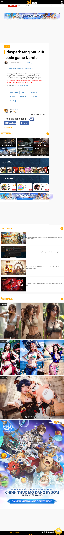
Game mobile (38, 139)
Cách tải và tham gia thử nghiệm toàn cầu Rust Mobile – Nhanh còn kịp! (41, 145)
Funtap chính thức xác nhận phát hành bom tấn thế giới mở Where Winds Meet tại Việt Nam (9, 145)
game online (23, 96)
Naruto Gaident (14, 92)
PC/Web (4, 139)
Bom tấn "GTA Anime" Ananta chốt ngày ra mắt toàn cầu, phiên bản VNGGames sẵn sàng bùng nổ (9, 155)
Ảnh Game (7, 299)
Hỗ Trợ (17, 532)
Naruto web (34, 96)
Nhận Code (44, 238)
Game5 (12, 101)
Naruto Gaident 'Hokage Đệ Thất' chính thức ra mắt (21, 68)
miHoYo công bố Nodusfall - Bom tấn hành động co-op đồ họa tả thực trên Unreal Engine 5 (42, 155)
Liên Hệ (12, 532)
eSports (20, 148)
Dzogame (15, 111)
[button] (48, 172)
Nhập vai (17, 109)
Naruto (24, 92)
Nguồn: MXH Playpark (28, 63)
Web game (12, 96)
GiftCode (6, 228)
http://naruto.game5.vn (20, 85)
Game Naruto (34, 92)
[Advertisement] (32, 32)
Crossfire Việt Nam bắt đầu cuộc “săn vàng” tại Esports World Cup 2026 (25, 155)
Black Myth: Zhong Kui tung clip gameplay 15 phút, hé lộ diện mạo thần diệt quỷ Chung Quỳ (31, 5)
